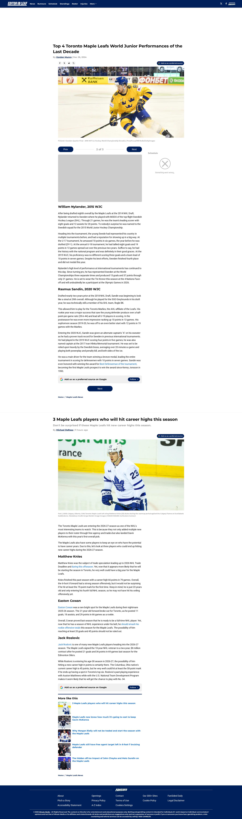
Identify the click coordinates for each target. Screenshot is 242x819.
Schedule (53, 4)
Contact (120, 795)
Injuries (83, 4)
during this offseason (82, 566)
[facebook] (226, 4)
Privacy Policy (98, 800)
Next (134, 149)
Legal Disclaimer (176, 800)
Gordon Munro (64, 57)
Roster (75, 4)
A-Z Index (96, 805)
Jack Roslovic (65, 644)
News (32, 4)
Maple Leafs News (74, 397)
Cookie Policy (149, 800)
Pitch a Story (64, 800)
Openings (96, 795)
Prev (65, 149)
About (61, 795)
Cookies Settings (124, 805)
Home (61, 397)
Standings (64, 4)
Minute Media (44, 812)
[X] (221, 4)
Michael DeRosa (64, 430)
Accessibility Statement (69, 805)
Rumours (41, 4)
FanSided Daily (175, 795)
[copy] (73, 63)
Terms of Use (122, 800)
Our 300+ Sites (150, 795)
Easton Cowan (65, 607)
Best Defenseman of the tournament (118, 364)
